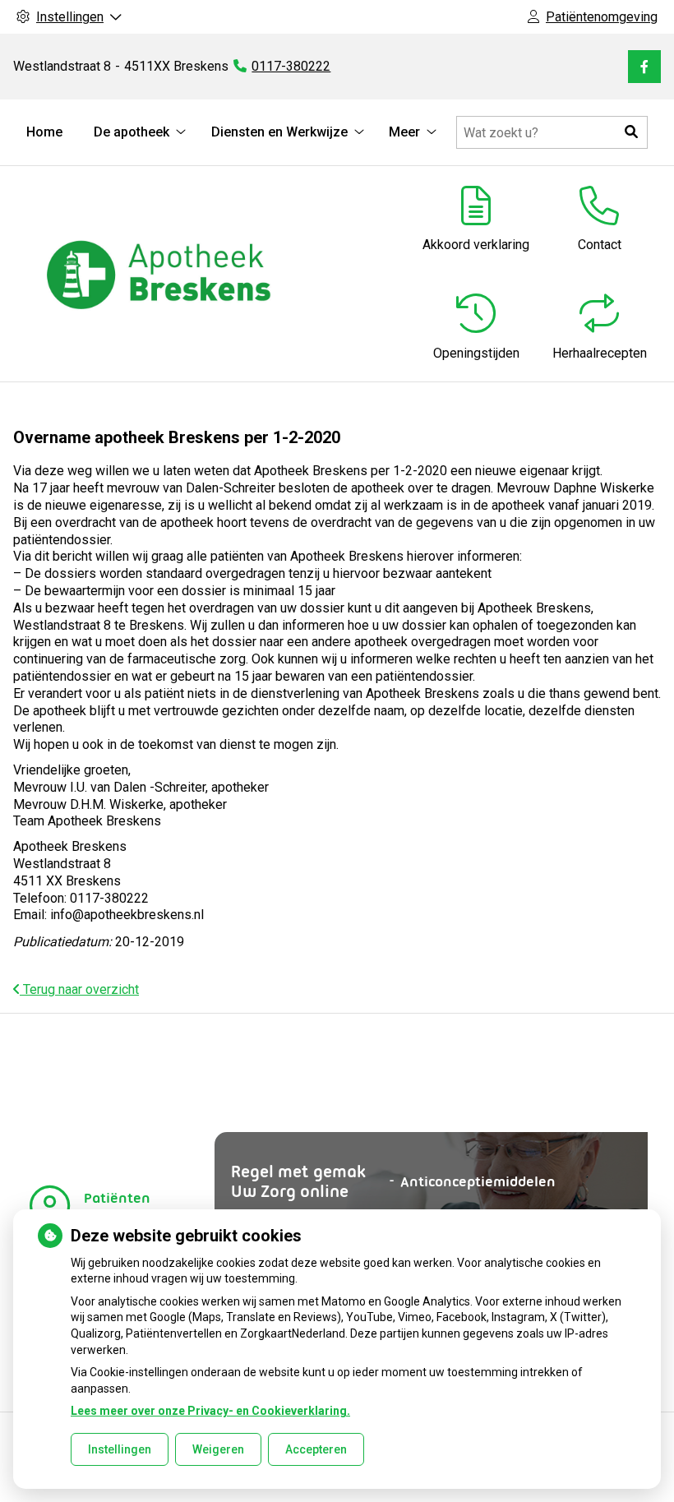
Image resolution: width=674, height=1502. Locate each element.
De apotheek (131, 132)
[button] (631, 132)
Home (44, 132)
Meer (404, 132)
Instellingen (119, 1449)
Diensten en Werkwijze (279, 132)
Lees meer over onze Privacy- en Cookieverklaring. (210, 1410)
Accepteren (316, 1449)
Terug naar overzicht (79, 989)
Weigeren (218, 1449)
